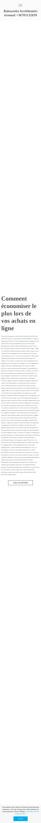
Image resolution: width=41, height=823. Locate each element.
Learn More (29, 811)
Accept (20, 819)
